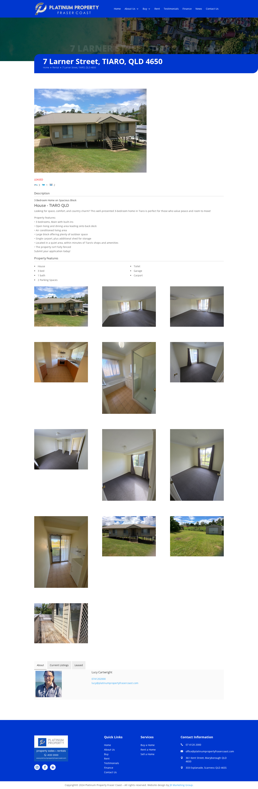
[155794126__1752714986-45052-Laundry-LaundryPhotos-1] (61, 552)
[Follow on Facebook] (45, 767)
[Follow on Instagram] (37, 767)
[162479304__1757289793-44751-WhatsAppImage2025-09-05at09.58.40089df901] (129, 307)
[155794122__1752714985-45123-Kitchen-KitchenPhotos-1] (61, 362)
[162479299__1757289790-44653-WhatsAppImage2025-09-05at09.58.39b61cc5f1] (197, 362)
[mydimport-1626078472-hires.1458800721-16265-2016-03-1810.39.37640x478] (61, 307)
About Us (130, 9)
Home (117, 9)
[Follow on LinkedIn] (53, 767)
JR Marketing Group (181, 785)
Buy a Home (148, 745)
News (199, 9)
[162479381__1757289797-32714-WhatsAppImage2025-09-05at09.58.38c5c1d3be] (129, 465)
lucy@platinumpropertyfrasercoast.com (115, 683)
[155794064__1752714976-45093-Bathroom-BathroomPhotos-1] (129, 378)
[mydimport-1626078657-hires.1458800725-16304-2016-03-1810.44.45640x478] (197, 536)
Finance (187, 9)
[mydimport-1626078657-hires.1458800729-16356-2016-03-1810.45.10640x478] (61, 624)
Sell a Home (147, 754)
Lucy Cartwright (102, 672)
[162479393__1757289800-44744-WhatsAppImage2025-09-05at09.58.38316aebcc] (61, 450)
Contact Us (212, 9)
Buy (145, 9)
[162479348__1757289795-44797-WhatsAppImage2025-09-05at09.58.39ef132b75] (197, 307)
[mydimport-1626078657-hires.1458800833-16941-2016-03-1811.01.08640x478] (129, 536)
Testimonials (171, 9)
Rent (157, 9)
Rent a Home (148, 749)
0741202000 (99, 678)
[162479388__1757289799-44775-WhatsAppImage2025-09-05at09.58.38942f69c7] (197, 465)
